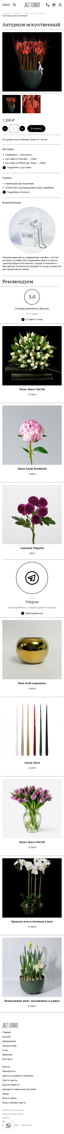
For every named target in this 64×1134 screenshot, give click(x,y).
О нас (5, 1050)
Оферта (5, 1117)
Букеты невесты (11, 1084)
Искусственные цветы (34, 13)
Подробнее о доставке (19, 167)
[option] (32, 61)
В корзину (36, 128)
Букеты (6, 1066)
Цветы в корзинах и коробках (17, 1075)
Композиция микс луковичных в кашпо (32, 1000)
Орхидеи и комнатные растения (19, 1089)
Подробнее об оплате (18, 192)
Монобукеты (9, 1071)
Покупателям (9, 1045)
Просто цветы (9, 1080)
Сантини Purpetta (32, 548)
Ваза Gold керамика (32, 683)
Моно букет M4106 (32, 389)
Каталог (17, 13)
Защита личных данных (12, 1114)
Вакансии (7, 1054)
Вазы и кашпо (9, 1098)
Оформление (9, 1041)
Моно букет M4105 (32, 842)
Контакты (7, 1059)
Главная (6, 13)
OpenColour (26, 1125)
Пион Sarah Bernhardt (32, 468)
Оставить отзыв (34, 319)
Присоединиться (34, 613)
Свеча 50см (32, 762)
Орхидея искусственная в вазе (32, 921)
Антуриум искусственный (14, 16)
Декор (5, 1093)
